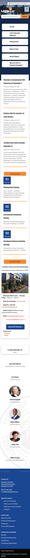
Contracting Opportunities (9, 543)
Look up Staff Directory (14, 326)
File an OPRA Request (7, 526)
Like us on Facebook (10, 501)
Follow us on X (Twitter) (11, 504)
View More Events (15, 261)
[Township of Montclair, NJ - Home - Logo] (8, 9)
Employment (5, 540)
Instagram (7, 509)
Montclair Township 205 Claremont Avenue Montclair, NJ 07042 (8, 484)
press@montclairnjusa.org (15, 316)
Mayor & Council (6, 518)
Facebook (7, 333)
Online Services (9, 551)
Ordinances (4, 523)
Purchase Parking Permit (8, 537)
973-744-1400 (21, 301)
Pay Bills (3, 535)
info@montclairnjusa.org (9, 307)
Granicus (3, 556)
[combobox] (19, 3)
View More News (15, 174)
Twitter (6, 335)
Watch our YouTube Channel (12, 506)
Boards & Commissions (8, 521)
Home (2, 551)
